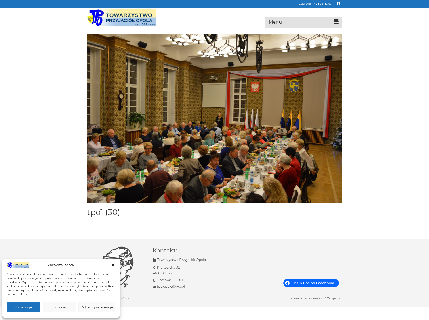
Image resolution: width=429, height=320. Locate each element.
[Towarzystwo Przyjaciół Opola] (127, 18)
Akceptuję (23, 307)
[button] (113, 265)
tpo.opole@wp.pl (171, 286)
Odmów (59, 307)
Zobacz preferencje (97, 307)
